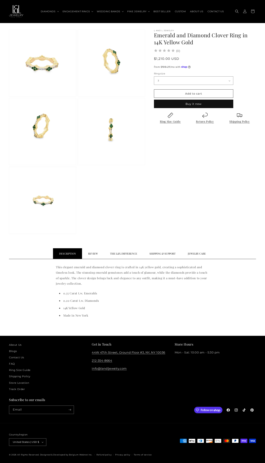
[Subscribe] (70, 410)
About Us (15, 344)
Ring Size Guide (170, 121)
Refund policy (104, 454)
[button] (49, 11)
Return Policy (205, 121)
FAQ (12, 363)
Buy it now (194, 104)
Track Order (17, 389)
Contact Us (16, 357)
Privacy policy (122, 454)
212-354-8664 (102, 360)
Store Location (19, 382)
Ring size (159, 73)
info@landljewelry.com (109, 368)
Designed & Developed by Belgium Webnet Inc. (65, 454)
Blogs (13, 351)
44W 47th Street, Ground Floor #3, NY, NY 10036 (128, 352)
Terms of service (143, 454)
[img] (164, 51)
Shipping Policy (239, 121)
